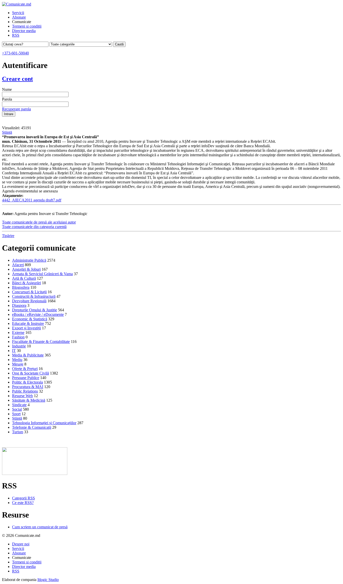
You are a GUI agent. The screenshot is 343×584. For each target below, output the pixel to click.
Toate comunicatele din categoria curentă (34, 227)
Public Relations (25, 391)
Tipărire (8, 236)
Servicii (18, 13)
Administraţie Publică (29, 260)
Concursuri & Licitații (29, 292)
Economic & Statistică (29, 319)
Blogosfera (20, 287)
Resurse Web (22, 396)
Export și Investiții (26, 328)
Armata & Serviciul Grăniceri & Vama (42, 274)
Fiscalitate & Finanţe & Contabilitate (41, 341)
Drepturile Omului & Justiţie (34, 310)
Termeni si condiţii (26, 26)
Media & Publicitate (28, 355)
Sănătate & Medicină (28, 400)
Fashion (18, 337)
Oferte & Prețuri (25, 369)
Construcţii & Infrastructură (33, 296)
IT (14, 350)
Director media (24, 31)
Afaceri (18, 265)
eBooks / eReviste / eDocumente (38, 314)
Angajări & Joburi (26, 269)
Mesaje (17, 364)
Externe (18, 332)
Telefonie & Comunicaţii (31, 427)
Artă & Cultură (24, 278)
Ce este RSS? (23, 502)
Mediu (17, 359)
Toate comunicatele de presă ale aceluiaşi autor (39, 222)
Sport (16, 414)
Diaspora (19, 305)
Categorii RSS (23, 498)
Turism (17, 432)
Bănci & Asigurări (26, 283)
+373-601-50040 (15, 53)
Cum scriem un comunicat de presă (40, 527)
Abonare (19, 17)
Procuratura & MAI (27, 387)
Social (17, 409)
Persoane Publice (25, 378)
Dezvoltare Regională (29, 301)
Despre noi (20, 544)
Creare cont (17, 79)
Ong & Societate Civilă (30, 373)
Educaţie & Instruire (28, 323)
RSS (15, 35)
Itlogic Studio (48, 579)
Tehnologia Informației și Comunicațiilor (44, 423)
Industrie (19, 346)
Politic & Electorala (27, 382)
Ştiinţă (7, 132)
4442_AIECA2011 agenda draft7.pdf (31, 200)
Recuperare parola (16, 109)
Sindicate (19, 405)
